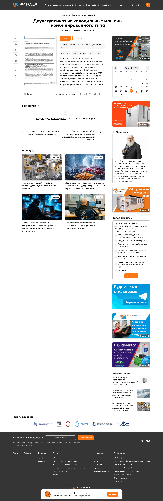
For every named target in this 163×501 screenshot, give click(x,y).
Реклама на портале (122, 474)
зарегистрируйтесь (57, 118)
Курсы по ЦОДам (60, 471)
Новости (55, 157)
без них (101, 493)
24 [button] (121, 91)
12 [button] (131, 83)
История (98, 157)
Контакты (118, 481)
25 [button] (126, 91)
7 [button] (141, 79)
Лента (48, 5)
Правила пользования (123, 464)
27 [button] (136, 91)
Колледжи (97, 464)
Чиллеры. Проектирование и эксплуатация (70, 468)
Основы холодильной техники (65, 461)
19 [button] (131, 87)
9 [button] (115, 83)
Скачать (78, 38)
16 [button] (116, 87)
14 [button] (142, 83)
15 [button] (147, 83)
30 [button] (116, 95)
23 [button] (116, 91)
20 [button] (136, 87)
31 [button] (121, 95)
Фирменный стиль (121, 478)
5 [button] (131, 79)
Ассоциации (98, 458)
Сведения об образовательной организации (132, 461)
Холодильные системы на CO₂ (65, 464)
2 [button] (115, 79)
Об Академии (119, 458)
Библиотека (89, 15)
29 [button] (147, 91)
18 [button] (126, 87)
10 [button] (121, 83)
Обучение (79, 5)
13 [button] (136, 83)
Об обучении (58, 458)
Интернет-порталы (101, 471)
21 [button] (142, 87)
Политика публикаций (123, 468)
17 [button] (121, 87)
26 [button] (131, 91)
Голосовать (131, 276)
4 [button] (126, 79)
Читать (65, 38)
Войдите (40, 118)
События (57, 5)
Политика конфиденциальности (127, 471)
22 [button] (147, 87)
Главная (65, 15)
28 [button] (142, 91)
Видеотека (41, 461)
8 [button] (146, 79)
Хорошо (112, 494)
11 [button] (126, 83)
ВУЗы (95, 461)
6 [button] (136, 79)
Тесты (55, 474)
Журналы (97, 468)
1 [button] (146, 76)
